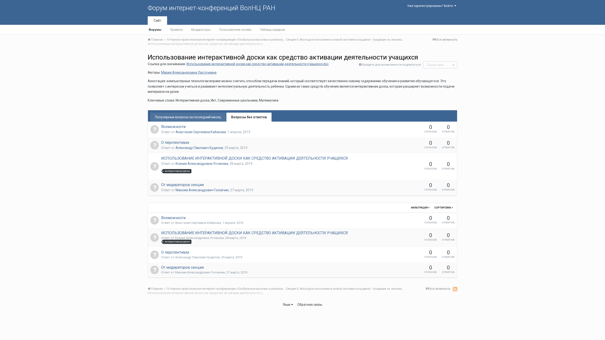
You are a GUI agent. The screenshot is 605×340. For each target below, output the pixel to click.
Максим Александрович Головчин (202, 190)
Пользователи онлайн (235, 29)
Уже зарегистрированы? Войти (430, 6)
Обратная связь (309, 304)
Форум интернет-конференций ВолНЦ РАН (211, 8)
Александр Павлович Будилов (199, 148)
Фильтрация (419, 207)
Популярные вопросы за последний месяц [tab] (188, 117)
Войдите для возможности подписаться (391, 64)
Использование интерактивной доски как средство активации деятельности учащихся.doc (257, 64)
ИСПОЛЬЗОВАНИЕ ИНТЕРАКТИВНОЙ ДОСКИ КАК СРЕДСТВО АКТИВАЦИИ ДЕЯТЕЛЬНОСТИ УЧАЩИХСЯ (254, 158)
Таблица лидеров (272, 29)
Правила (176, 29)
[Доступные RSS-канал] (455, 289)
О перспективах (175, 142)
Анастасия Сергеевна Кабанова (201, 132)
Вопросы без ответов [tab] (249, 117)
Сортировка (443, 207)
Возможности (173, 126)
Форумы (154, 29)
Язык (287, 304)
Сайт (157, 20)
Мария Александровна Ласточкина (188, 72)
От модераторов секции (182, 185)
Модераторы (201, 29)
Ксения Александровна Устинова (202, 164)
